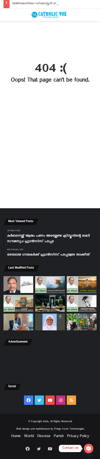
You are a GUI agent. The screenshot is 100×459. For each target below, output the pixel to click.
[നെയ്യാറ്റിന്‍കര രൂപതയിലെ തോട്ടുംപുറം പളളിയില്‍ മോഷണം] (82, 322)
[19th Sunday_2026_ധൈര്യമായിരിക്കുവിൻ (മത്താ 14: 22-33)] (50, 284)
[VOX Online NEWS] (50, 15)
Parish (58, 437)
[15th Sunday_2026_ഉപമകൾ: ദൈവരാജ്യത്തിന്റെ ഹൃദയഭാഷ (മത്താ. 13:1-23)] (18, 303)
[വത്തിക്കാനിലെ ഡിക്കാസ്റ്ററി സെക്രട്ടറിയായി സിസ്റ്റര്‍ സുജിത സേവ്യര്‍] (18, 322)
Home (15, 437)
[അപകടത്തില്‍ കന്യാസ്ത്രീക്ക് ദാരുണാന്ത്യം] (50, 322)
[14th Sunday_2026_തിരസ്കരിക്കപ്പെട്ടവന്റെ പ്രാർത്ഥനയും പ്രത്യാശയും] (82, 303)
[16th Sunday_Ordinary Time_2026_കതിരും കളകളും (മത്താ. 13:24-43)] (82, 284)
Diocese (43, 437)
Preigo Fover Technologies (69, 429)
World (29, 437)
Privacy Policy (78, 437)
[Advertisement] (50, 39)
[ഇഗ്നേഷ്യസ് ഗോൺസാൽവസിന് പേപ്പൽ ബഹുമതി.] (18, 284)
